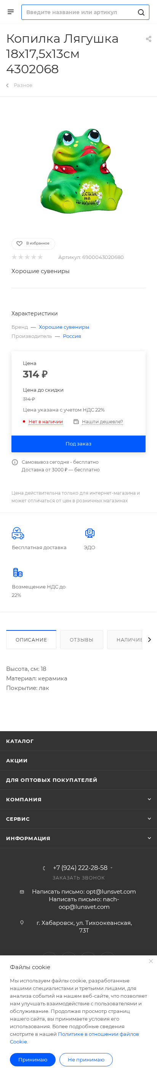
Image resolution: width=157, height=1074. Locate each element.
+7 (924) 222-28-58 (80, 868)
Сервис (18, 819)
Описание (31, 640)
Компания (24, 799)
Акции (17, 760)
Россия (72, 336)
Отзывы (82, 640)
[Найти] (140, 12)
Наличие (130, 640)
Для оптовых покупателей (51, 780)
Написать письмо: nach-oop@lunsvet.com (84, 903)
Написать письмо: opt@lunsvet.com (84, 891)
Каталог (20, 741)
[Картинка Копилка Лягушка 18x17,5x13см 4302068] (78, 166)
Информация (28, 838)
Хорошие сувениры (40, 271)
